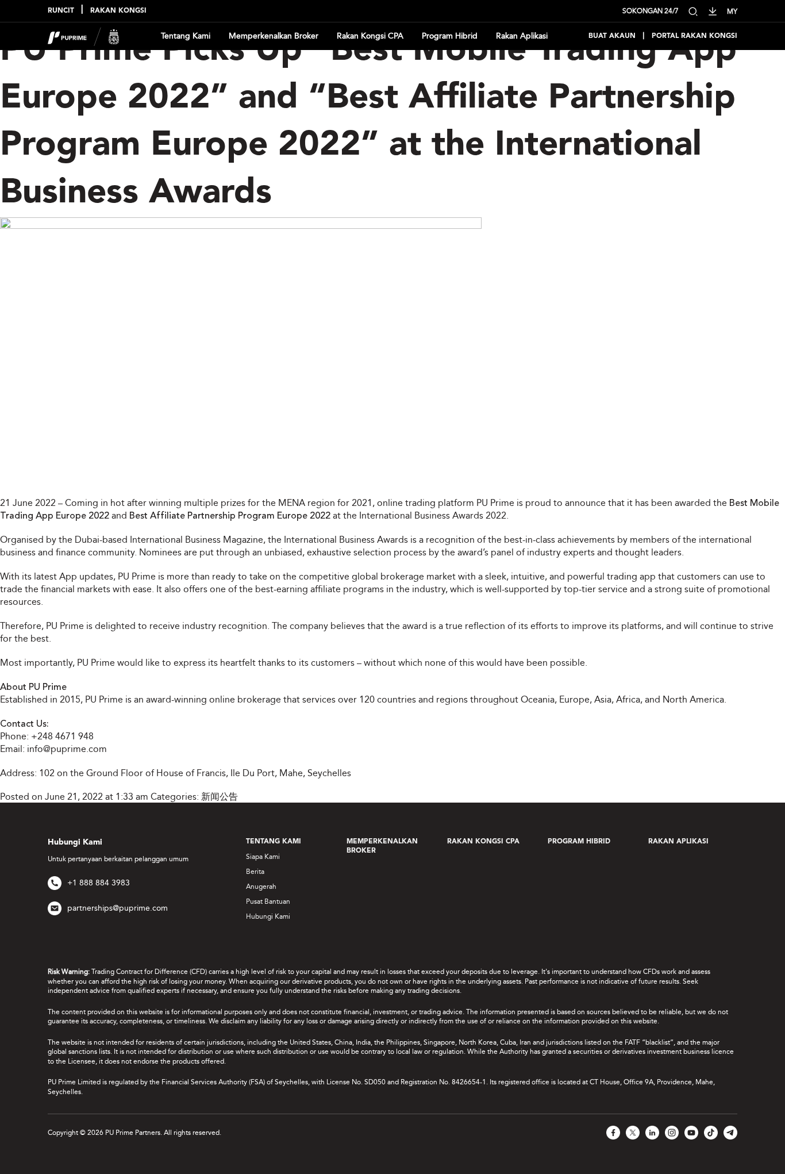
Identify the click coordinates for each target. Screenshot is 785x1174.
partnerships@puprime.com (117, 908)
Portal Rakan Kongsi (694, 36)
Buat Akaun (612, 36)
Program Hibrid (450, 36)
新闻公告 (219, 796)
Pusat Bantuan (268, 901)
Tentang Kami (185, 36)
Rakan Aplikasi (522, 36)
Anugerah (261, 887)
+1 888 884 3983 (98, 883)
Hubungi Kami (268, 916)
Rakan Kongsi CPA (370, 36)
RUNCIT (61, 10)
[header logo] (84, 35)
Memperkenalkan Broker (273, 36)
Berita (255, 872)
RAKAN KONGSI (118, 10)
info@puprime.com (67, 748)
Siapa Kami (263, 857)
